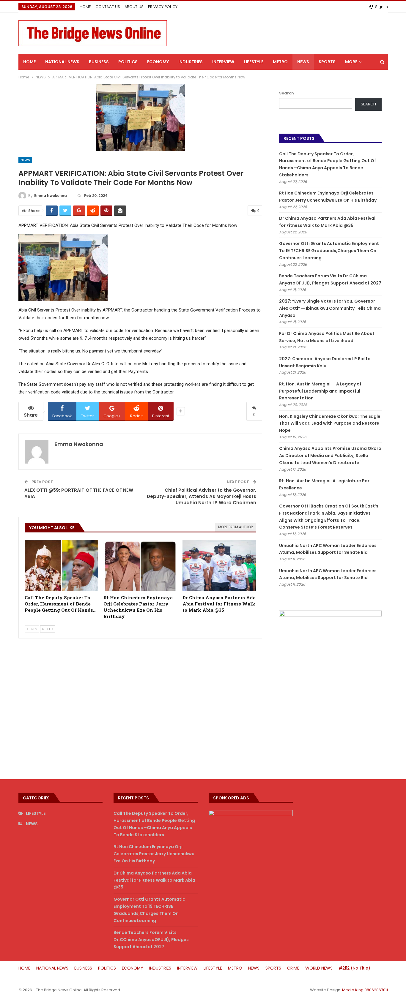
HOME (85, 7)
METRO (280, 62)
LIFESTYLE (253, 62)
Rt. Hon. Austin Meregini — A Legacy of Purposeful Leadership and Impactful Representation (320, 391)
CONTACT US (107, 7)
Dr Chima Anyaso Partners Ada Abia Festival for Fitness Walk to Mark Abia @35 (154, 880)
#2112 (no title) (354, 968)
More (351, 62)
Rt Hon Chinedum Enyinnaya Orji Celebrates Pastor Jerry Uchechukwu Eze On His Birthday (154, 854)
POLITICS (128, 62)
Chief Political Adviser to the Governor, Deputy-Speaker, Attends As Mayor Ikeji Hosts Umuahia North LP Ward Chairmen (201, 496)
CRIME (293, 968)
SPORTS (327, 62)
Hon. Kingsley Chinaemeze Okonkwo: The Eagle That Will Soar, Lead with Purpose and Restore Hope (329, 423)
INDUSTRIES (190, 62)
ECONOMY (158, 62)
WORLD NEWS (319, 968)
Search (286, 93)
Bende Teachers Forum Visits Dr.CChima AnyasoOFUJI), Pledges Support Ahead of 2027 (151, 939)
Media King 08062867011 (365, 990)
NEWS (303, 62)
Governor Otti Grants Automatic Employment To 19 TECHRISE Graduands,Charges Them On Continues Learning (329, 251)
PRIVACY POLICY (162, 7)
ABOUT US (134, 7)
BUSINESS (99, 62)
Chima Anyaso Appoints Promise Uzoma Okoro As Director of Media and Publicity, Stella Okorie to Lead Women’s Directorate (330, 455)
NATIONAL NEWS (62, 62)
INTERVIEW (223, 62)
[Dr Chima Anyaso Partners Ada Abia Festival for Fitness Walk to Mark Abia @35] (219, 565)
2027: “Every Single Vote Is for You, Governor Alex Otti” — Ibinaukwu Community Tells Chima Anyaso (330, 308)
